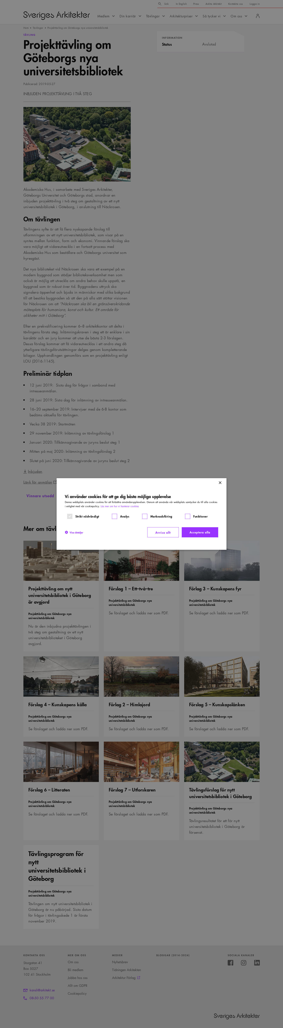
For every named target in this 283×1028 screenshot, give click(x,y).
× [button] (219, 482)
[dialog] (141, 514)
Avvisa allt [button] (163, 532)
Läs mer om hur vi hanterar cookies (120, 506)
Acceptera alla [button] (200, 532)
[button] (74, 532)
